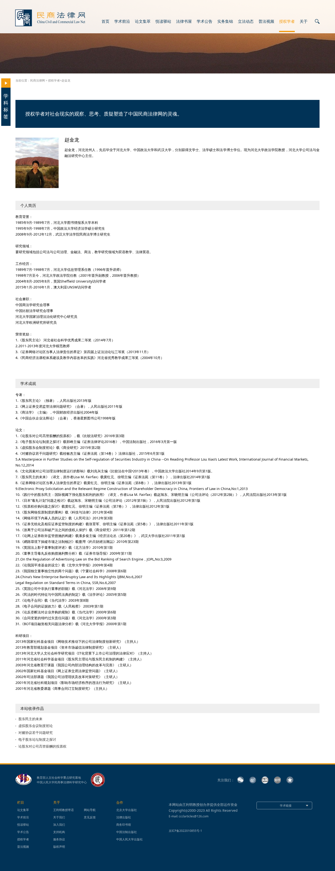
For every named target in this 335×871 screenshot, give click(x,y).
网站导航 (90, 810)
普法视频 (266, 21)
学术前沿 (122, 21)
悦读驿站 (163, 21)
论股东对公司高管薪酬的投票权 (42, 746)
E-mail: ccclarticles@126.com (188, 816)
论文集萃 (143, 21)
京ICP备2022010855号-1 (185, 831)
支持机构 (59, 832)
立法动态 (246, 21)
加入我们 (59, 825)
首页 (105, 21)
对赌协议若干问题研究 (35, 732)
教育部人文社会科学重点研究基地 (59, 777)
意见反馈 (90, 817)
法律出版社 (123, 817)
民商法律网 (37, 80)
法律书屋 (184, 21)
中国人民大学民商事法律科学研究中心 (62, 782)
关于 (304, 21)
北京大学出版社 (126, 810)
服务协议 (59, 839)
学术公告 (204, 21)
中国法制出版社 (126, 832)
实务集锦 (225, 21)
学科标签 (5, 106)
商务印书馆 (123, 825)
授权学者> (55, 80)
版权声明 (59, 847)
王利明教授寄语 (63, 810)
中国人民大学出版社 (129, 839)
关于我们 (59, 817)
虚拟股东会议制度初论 (35, 726)
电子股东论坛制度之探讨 (37, 739)
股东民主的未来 (30, 719)
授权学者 (287, 21)
